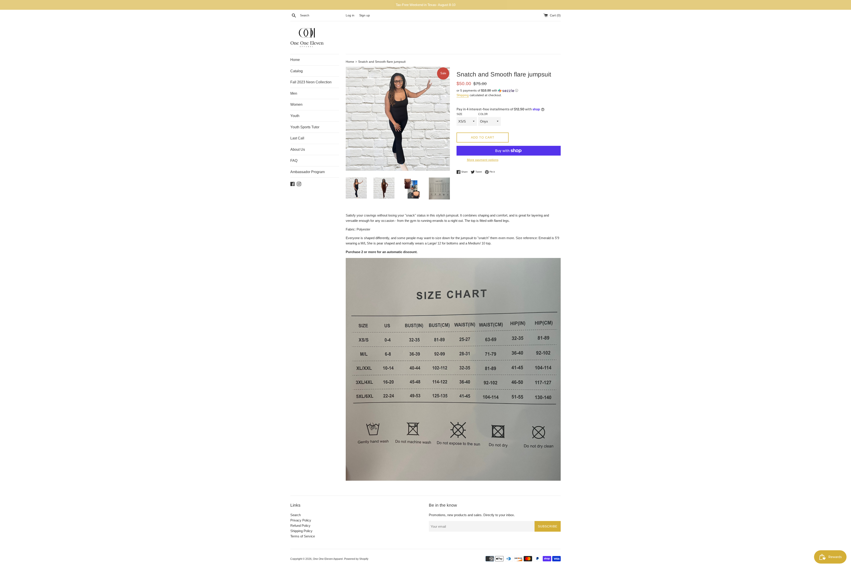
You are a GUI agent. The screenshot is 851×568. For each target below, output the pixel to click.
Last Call (297, 138)
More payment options (482, 160)
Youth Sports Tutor (304, 127)
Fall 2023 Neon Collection (311, 82)
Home (295, 60)
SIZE (459, 114)
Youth (294, 116)
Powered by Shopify (356, 558)
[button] (509, 90)
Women (296, 104)
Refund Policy (300, 525)
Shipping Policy (301, 531)
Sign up (364, 15)
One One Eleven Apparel (328, 558)
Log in (350, 15)
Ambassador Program (307, 172)
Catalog (296, 71)
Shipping (463, 95)
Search (295, 515)
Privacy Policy (300, 520)
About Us (297, 149)
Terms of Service (302, 536)
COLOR (483, 114)
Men (293, 93)
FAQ (293, 160)
